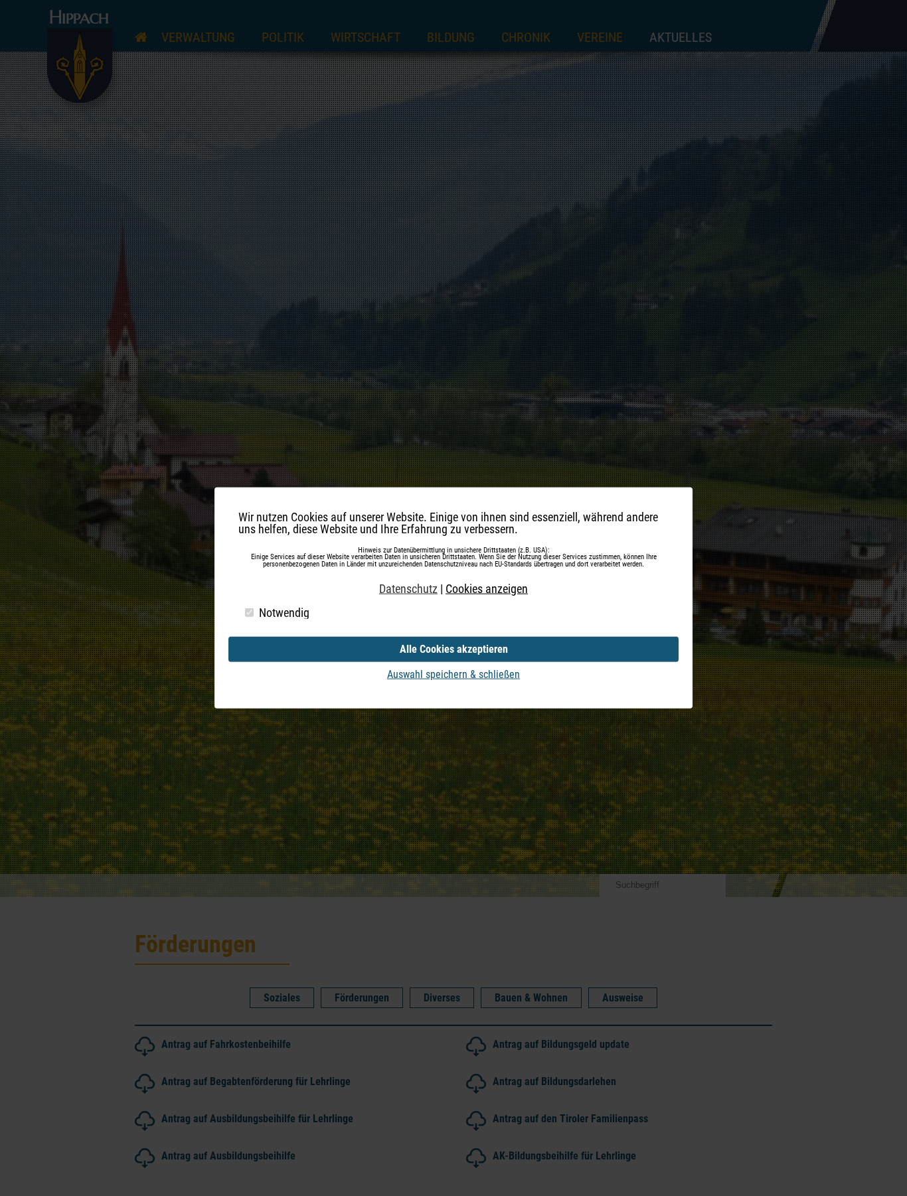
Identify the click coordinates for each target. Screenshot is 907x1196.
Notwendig (284, 613)
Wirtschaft (365, 37)
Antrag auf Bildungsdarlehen (554, 1081)
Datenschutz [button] (408, 589)
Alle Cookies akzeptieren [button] (454, 649)
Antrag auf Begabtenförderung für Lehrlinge (256, 1081)
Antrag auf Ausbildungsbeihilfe (228, 1156)
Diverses (442, 997)
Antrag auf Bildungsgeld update (561, 1044)
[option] (453, 448)
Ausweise (622, 997)
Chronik (525, 37)
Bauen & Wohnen (531, 997)
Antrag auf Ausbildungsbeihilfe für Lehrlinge (257, 1118)
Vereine (600, 37)
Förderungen (362, 997)
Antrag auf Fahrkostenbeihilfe (226, 1044)
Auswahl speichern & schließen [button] (453, 674)
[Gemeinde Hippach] (83, 110)
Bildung (451, 37)
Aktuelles (680, 37)
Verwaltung (198, 37)
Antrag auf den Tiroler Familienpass (570, 1118)
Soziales (282, 997)
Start (141, 25)
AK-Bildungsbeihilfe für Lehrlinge (564, 1156)
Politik (283, 37)
